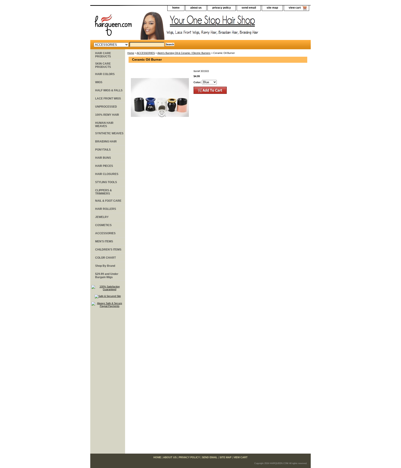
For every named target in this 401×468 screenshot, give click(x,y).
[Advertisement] (107, 382)
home (176, 7)
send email (249, 7)
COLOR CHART (105, 257)
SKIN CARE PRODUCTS (103, 65)
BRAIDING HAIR (106, 141)
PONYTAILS (103, 149)
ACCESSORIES (146, 53)
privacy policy (221, 7)
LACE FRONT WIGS (108, 98)
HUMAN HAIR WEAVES (104, 124)
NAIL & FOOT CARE (108, 200)
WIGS (98, 82)
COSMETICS (103, 225)
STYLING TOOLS (106, 182)
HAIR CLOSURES (106, 174)
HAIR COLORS (105, 74)
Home (130, 53)
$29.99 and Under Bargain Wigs (106, 275)
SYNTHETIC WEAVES (109, 133)
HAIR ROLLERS (105, 209)
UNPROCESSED (106, 106)
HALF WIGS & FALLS (109, 90)
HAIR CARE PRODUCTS (103, 55)
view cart (295, 7)
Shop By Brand (105, 265)
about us (196, 7)
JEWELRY (102, 217)
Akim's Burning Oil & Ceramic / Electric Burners (183, 53)
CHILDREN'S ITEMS (108, 249)
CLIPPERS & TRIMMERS (103, 192)
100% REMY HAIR (107, 114)
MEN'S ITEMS (104, 241)
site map (272, 7)
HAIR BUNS (103, 157)
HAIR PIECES (104, 166)
